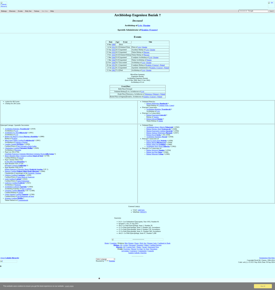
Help (52, 11)
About (9, 258)
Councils (151, 251)
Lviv (140, 25)
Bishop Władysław (156, 103)
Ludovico (15, 183)
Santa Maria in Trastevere (25, 177)
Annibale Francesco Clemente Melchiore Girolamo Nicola (29, 154)
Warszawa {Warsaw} (152, 94)
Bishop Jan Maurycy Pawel (21, 136)
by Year (146, 249)
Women (130, 243)
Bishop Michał (156, 142)
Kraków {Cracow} (149, 30)
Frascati (21, 158)
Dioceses (12, 11)
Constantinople (23, 200)
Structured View (153, 247)
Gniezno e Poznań (21, 142)
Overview (126, 249)
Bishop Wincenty (154, 154)
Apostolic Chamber (34, 173)
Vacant (144, 247)
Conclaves (133, 251)
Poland (162, 65)
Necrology (153, 249)
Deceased (132, 245)
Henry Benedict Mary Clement (24, 156)
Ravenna (18, 150)
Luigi (13, 179)
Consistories (142, 251)
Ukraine (146, 25)
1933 (113, 50)
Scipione (14, 198)
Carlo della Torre (15, 162)
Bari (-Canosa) (26, 189)
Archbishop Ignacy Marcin (159, 127)
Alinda (160, 121)
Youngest (140, 245)
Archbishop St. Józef (16, 133)
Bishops (4, 11)
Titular (139, 247)
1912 (113, 47)
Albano (20, 192)
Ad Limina (125, 251)
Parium (149, 60)
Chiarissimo (19, 148)
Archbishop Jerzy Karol (158, 146)
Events (20, 11)
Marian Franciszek (159, 131)
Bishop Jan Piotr (154, 152)
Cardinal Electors (155, 245)
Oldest (146, 245)
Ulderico (15, 175)
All (121, 245)
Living (125, 245)
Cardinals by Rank (164, 243)
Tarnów (156, 117)
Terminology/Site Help (267, 258)
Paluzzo (22, 171)
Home (107, 243)
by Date (140, 249)
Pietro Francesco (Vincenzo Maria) (24, 169)
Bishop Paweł (153, 135)
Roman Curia (152, 243)
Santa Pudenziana (23, 181)
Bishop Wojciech (155, 150)
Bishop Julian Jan (156, 144)
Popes (137, 243)
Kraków (15, 138)
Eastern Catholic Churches (137, 253)
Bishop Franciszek (156, 115)
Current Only (130, 247)
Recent (133, 249)
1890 (113, 44)
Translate (112, 261)
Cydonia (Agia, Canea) (166, 105)
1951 (113, 65)
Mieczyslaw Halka (19, 140)
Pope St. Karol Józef (156, 141)
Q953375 (143, 212)
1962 (113, 70)
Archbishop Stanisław (156, 137)
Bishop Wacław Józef (158, 129)
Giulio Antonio (16, 194)
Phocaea (146, 52)
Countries (113, 243)
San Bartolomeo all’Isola (25, 196)
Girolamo (15, 190)
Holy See (28, 11)
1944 (113, 57)
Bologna (18, 185)
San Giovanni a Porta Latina (26, 146)
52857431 (141, 210)
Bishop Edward (154, 119)
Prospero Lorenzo (15, 165)
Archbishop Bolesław (158, 109)
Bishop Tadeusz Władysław (159, 133)
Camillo (14, 144)
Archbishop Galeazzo (16, 187)
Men (126, 243)
